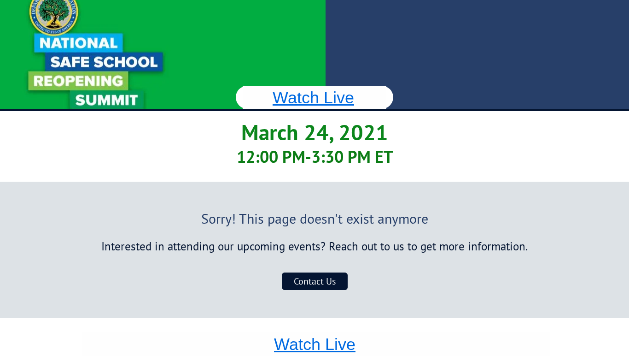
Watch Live (313, 97)
